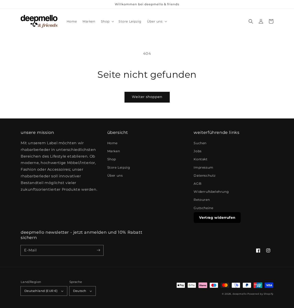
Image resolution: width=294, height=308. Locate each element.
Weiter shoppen (147, 97)
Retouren (202, 200)
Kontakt (200, 159)
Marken (113, 151)
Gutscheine (203, 208)
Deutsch (79, 291)
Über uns (115, 175)
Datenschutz (205, 175)
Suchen (200, 143)
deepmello (239, 293)
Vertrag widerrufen (217, 217)
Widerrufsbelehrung (211, 192)
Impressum (203, 167)
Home (112, 143)
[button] (107, 21)
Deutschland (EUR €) (41, 291)
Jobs (197, 151)
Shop (111, 159)
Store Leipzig (118, 167)
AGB (197, 183)
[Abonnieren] (98, 250)
